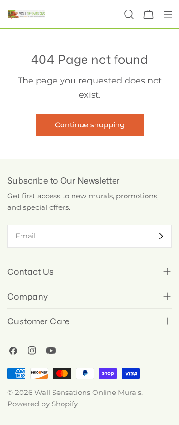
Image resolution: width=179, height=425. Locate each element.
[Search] (128, 14)
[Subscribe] (161, 236)
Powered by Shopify (42, 403)
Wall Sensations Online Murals (87, 392)
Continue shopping (90, 124)
